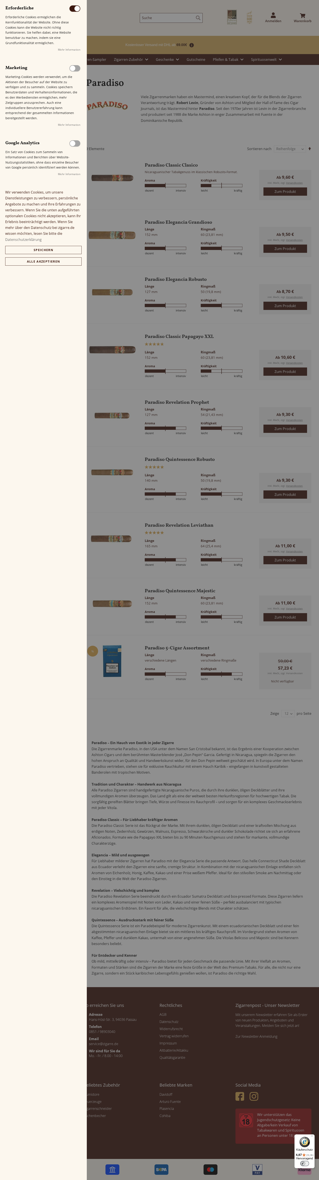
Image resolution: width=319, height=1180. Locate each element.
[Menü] (312, 1137)
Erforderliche (74, 8)
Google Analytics (74, 143)
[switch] (304, 1163)
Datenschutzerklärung (23, 239)
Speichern (43, 250)
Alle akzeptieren (43, 261)
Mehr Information (69, 49)
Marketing (74, 68)
